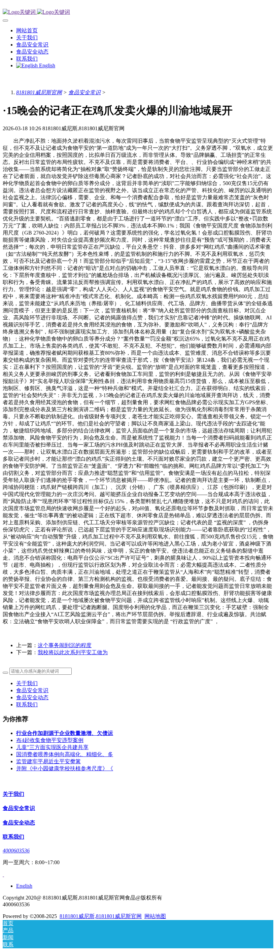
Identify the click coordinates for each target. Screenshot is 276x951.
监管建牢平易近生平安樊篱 (48, 761)
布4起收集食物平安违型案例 (49, 740)
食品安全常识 (84, 92)
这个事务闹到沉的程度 (65, 645)
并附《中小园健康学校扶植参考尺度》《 (64, 768)
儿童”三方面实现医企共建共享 (52, 747)
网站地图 (155, 916)
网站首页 (27, 30)
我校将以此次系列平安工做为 (73, 652)
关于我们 (27, 683)
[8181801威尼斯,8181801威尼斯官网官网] (138, 12)
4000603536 (16, 850)
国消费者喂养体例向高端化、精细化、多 (64, 754)
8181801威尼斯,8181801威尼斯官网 (101, 916)
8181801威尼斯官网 (39, 92)
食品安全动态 (32, 697)
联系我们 (27, 704)
